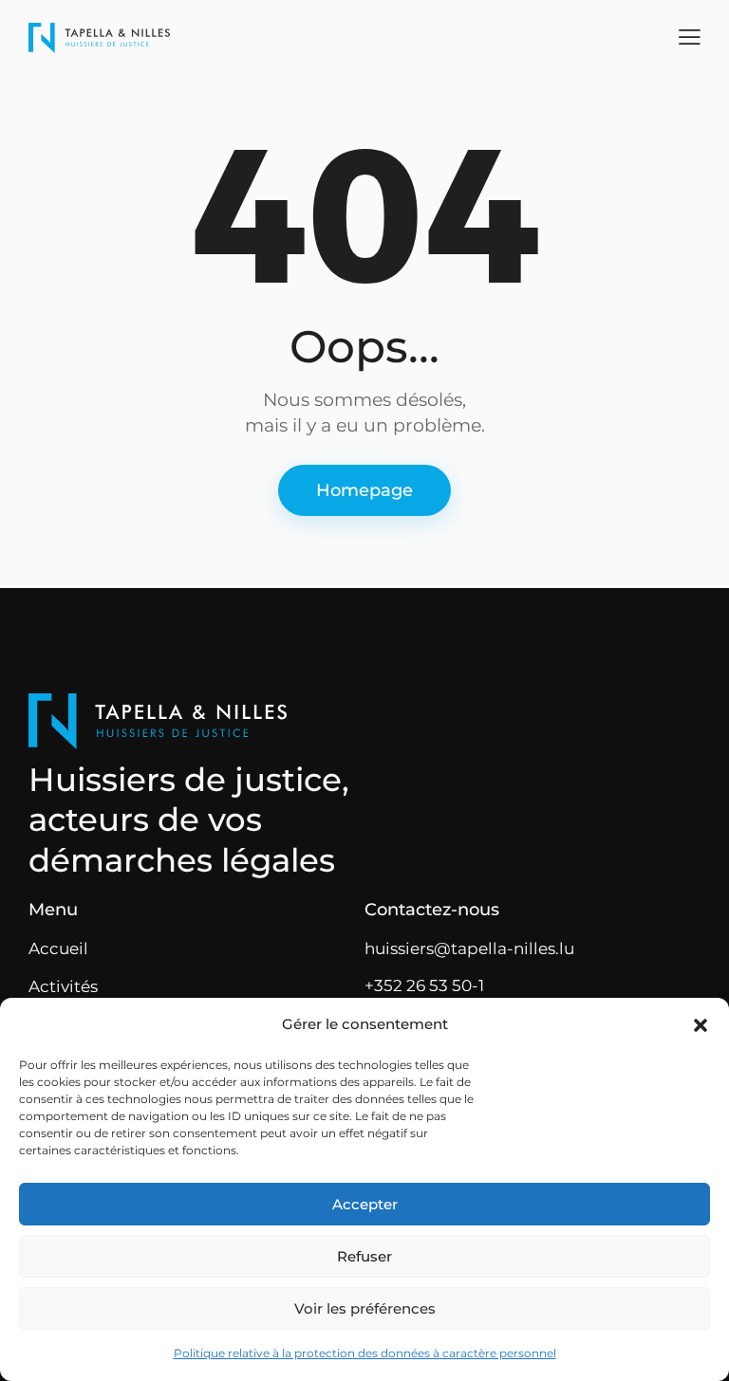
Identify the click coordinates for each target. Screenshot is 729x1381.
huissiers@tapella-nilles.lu (469, 948)
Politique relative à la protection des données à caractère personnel (365, 1353)
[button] (700, 1025)
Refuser (364, 1256)
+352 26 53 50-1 (424, 985)
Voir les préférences (365, 1308)
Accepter (365, 1204)
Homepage (364, 490)
